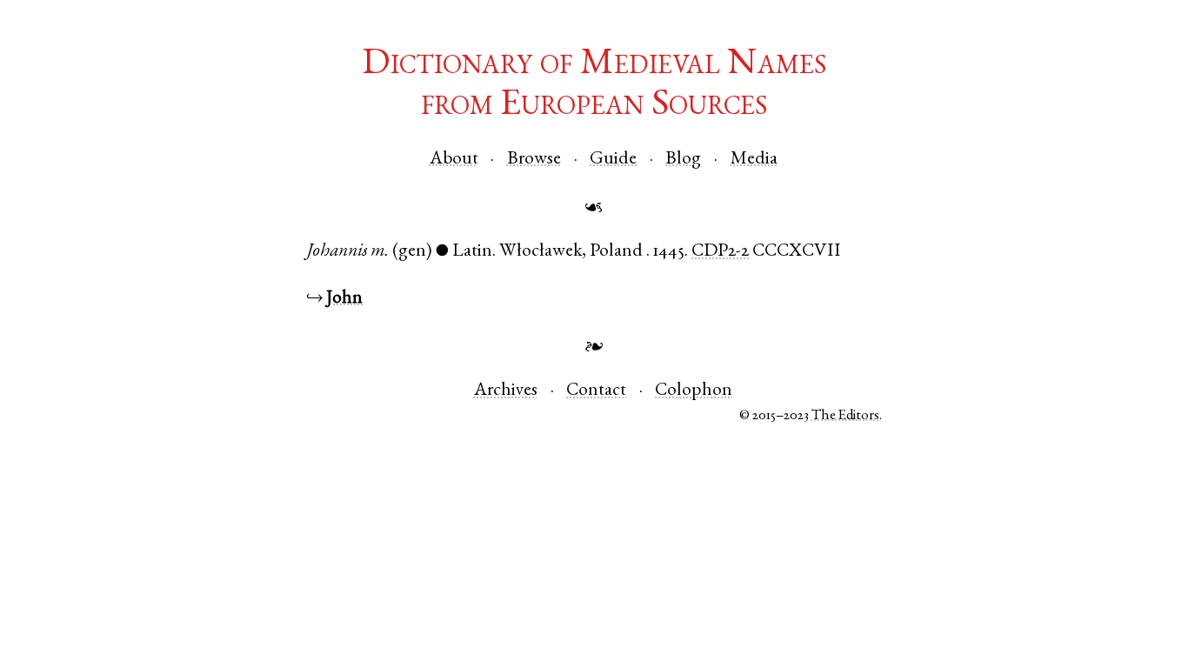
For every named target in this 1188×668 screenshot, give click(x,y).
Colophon (693, 391)
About (454, 159)
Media (754, 159)
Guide (613, 159)
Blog (683, 159)
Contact (596, 391)
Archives (505, 391)
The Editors (845, 416)
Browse (534, 159)
